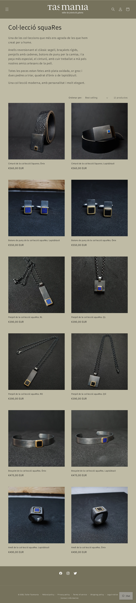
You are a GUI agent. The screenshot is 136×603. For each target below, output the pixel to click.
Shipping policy (97, 594)
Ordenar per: (75, 97)
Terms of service (80, 594)
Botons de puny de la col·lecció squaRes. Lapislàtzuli (34, 240)
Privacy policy (64, 594)
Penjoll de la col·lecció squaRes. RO (25, 394)
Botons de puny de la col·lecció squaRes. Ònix (93, 240)
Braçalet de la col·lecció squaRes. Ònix (27, 470)
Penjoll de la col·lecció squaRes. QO (88, 394)
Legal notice (112, 594)
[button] (7, 9)
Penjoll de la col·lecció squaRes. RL (25, 317)
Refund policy (48, 594)
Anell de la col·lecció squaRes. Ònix (88, 547)
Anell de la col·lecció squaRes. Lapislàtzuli (28, 547)
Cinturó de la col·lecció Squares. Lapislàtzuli (93, 163)
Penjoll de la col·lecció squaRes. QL (88, 317)
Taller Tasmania (32, 594)
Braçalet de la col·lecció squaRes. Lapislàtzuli (93, 470)
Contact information (70, 598)
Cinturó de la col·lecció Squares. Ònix (26, 163)
